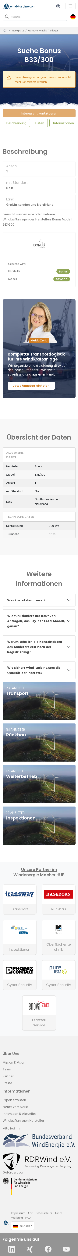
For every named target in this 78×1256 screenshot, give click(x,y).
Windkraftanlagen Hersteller (23, 1120)
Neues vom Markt (15, 1107)
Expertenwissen (14, 1100)
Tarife (58, 1213)
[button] (73, 16)
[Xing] (30, 1249)
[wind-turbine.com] (5, 31)
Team (7, 1069)
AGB (30, 1213)
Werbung (17, 1217)
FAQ (28, 1217)
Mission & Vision (14, 1062)
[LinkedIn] (11, 1249)
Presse (7, 1083)
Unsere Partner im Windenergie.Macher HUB (39, 872)
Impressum (18, 1213)
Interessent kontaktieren (39, 113)
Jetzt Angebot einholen (31, 385)
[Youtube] (66, 1249)
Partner (8, 1076)
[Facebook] (48, 1249)
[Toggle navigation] (71, 6)
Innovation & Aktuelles (19, 1113)
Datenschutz (44, 1213)
